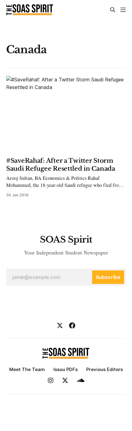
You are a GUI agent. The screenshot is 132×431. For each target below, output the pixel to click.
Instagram (50, 380)
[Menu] (123, 10)
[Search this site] (113, 10)
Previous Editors (104, 369)
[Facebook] (72, 325)
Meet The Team (27, 369)
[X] (60, 325)
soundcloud (80, 380)
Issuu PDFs (65, 369)
